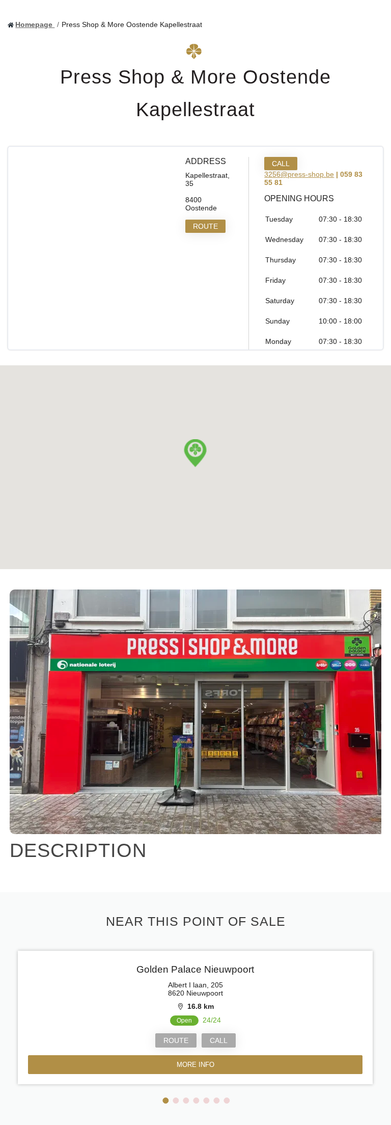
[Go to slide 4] (196, 1100)
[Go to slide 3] (186, 1100)
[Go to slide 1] (165, 1100)
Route (205, 226)
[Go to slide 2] (176, 1100)
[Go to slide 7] (227, 1100)
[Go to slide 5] (206, 1100)
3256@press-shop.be (299, 174)
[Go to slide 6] (216, 1100)
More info (195, 1064)
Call (281, 163)
